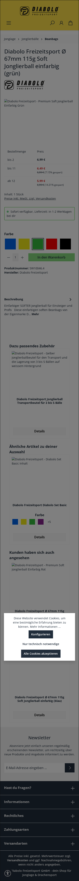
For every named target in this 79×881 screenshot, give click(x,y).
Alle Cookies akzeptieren (41, 653)
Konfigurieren (40, 634)
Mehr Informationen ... (45, 627)
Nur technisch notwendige (40, 644)
